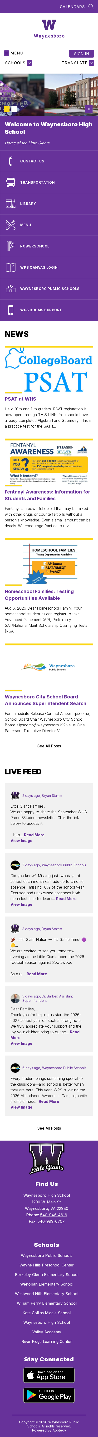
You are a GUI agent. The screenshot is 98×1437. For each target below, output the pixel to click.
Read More (34, 834)
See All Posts (49, 746)
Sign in (81, 53)
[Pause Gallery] (89, 109)
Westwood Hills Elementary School (46, 1293)
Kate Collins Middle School (47, 1312)
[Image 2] (14, 109)
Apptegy (59, 1430)
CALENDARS (72, 6)
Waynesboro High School (46, 1322)
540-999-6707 (51, 1221)
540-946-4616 (53, 1214)
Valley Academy (46, 1332)
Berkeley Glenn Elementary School (46, 1274)
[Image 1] (7, 109)
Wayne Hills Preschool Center (47, 1265)
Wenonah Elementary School (46, 1284)
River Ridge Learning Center (46, 1341)
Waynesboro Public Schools (46, 1255)
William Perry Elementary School (47, 1303)
